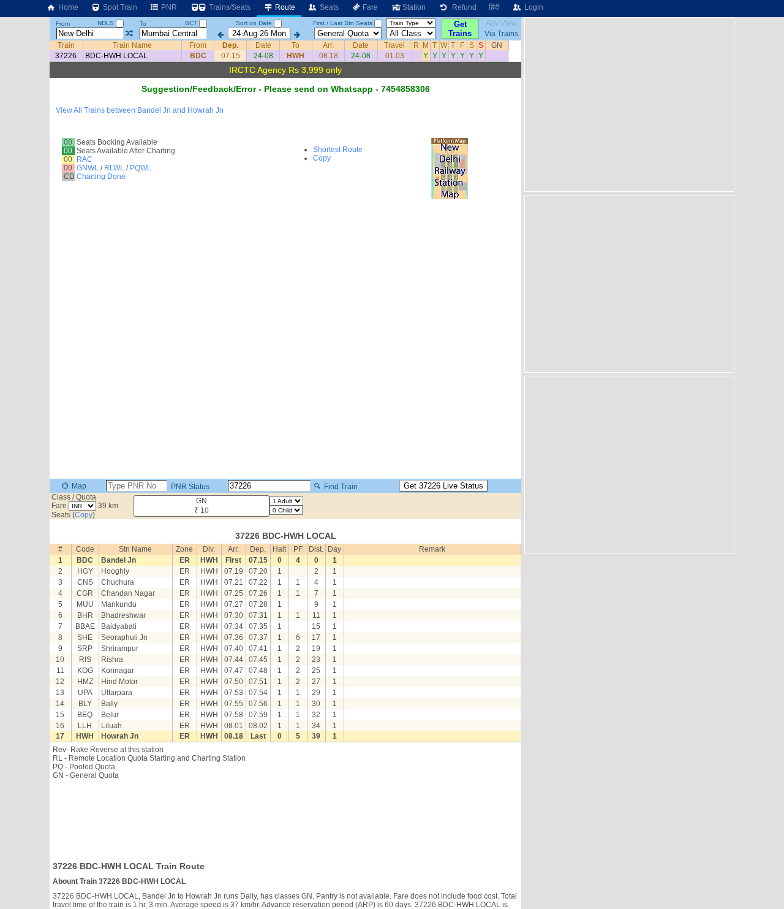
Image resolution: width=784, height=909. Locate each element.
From (63, 23)
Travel (394, 45)
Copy (322, 158)
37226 (66, 55)
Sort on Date (254, 23)
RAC (84, 159)
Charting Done (101, 176)
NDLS (106, 23)
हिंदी (494, 7)
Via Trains (501, 33)
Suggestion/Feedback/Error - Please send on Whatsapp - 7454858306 (285, 89)
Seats (328, 7)
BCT (192, 23)
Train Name (132, 45)
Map (78, 486)
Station (413, 7)
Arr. (328, 45)
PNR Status (189, 486)
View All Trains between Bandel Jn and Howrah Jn (140, 110)
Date (263, 45)
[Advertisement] (285, 816)
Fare (369, 7)
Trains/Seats (229, 7)
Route (284, 7)
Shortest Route (338, 149)
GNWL (88, 168)
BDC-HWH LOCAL (116, 55)
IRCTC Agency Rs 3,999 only (285, 70)
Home (67, 7)
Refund (462, 7)
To (143, 23)
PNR (168, 7)
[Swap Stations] (129, 33)
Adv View (501, 23)
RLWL (114, 168)
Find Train (340, 486)
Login (532, 7)
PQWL (140, 168)
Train (66, 45)
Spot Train (119, 7)
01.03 (394, 55)
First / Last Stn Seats (342, 23)
